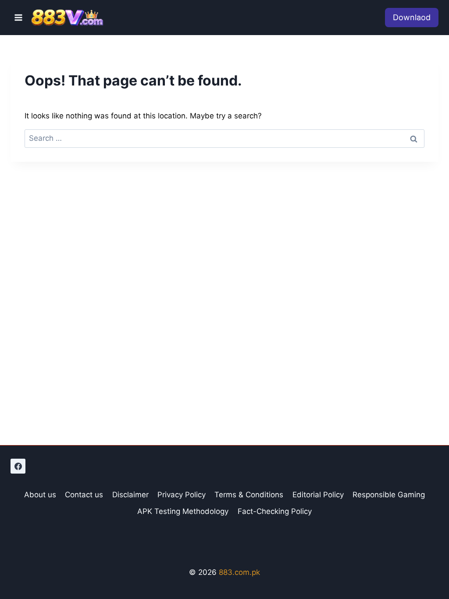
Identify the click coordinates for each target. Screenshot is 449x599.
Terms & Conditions (248, 494)
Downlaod (412, 17)
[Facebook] (18, 466)
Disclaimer (130, 494)
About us (40, 494)
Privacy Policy (181, 494)
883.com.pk (239, 572)
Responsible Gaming (389, 494)
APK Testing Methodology (182, 511)
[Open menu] (19, 17)
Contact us (84, 494)
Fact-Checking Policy (275, 511)
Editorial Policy (318, 494)
